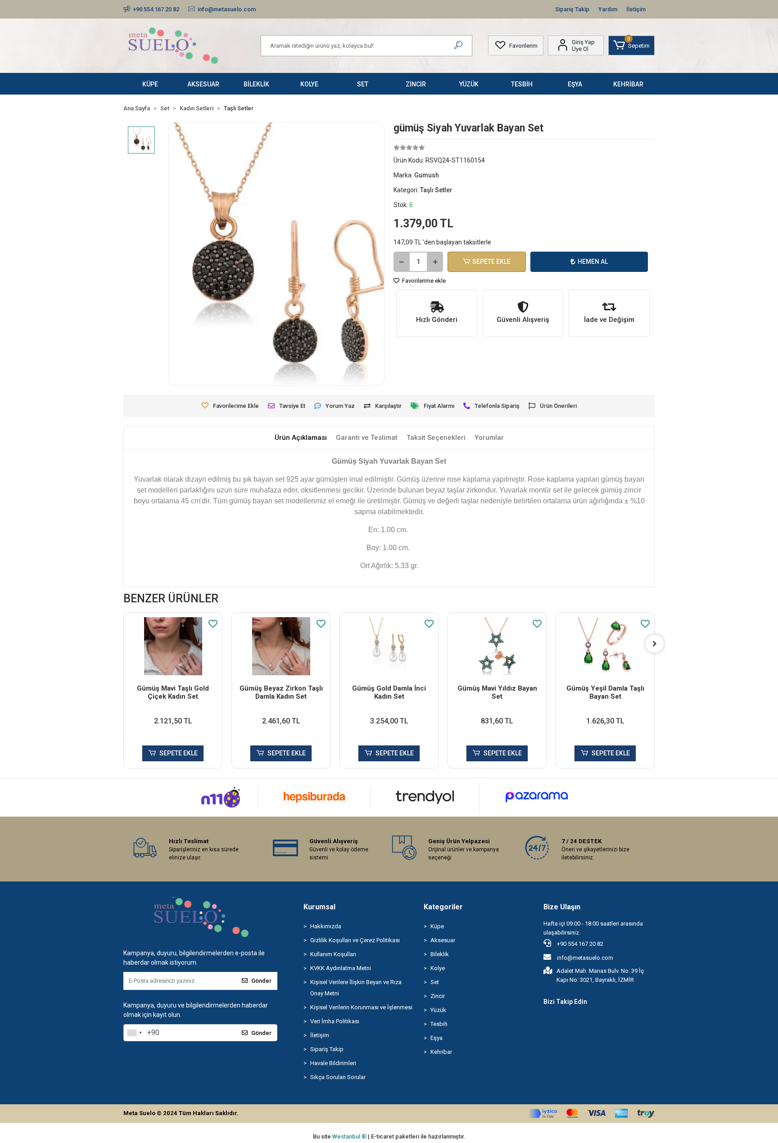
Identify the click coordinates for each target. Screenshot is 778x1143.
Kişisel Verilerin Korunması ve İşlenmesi (361, 1007)
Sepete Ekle (491, 261)
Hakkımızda (325, 926)
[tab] (301, 437)
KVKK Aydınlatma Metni (340, 968)
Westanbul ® (350, 1136)
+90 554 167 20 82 (579, 943)
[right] (655, 644)
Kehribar (441, 1051)
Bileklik (439, 954)
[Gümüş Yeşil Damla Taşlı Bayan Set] (605, 646)
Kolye (437, 968)
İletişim (636, 9)
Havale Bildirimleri (333, 1063)
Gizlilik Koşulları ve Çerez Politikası (355, 940)
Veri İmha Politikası (334, 1021)
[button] (631, 45)
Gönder (261, 980)
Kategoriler (443, 907)
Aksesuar (442, 940)
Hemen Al (593, 261)
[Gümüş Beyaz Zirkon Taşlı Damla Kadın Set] (281, 646)
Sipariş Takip (572, 9)
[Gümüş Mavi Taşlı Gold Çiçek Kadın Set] (172, 646)
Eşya (436, 1038)
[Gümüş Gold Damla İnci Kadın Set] (389, 646)
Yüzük (438, 1010)
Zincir (437, 996)
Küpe (437, 926)
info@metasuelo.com (585, 957)
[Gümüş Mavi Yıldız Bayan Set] (497, 646)
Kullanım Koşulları (333, 954)
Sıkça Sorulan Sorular (338, 1077)
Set (434, 982)
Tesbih (439, 1024)
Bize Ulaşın (561, 907)
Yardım (607, 9)
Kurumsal (319, 907)
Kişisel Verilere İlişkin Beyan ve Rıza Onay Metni (356, 988)
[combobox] (134, 1033)
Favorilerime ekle (423, 280)
